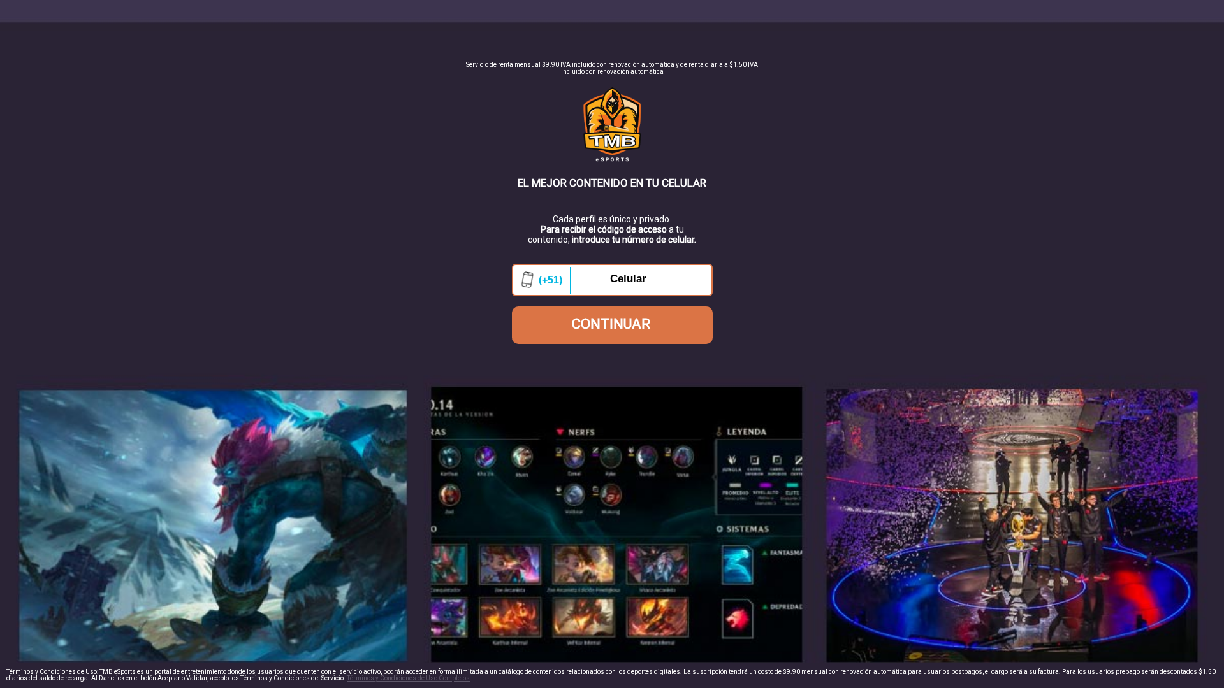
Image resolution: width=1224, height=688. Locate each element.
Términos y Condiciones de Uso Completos (408, 678)
